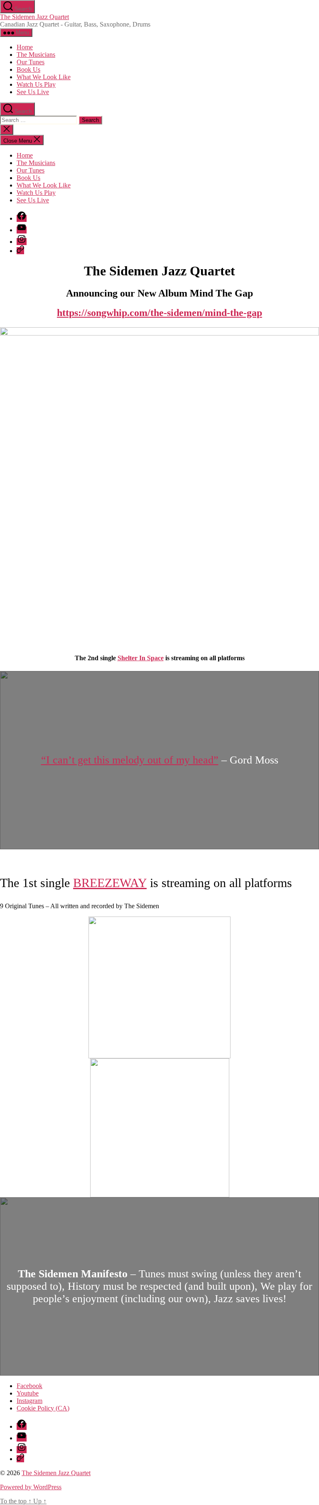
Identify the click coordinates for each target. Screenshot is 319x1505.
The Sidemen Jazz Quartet (34, 16)
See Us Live (33, 91)
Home (25, 47)
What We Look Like (44, 76)
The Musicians (36, 54)
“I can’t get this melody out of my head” (129, 760)
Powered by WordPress (30, 1486)
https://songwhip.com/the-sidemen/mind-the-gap (159, 312)
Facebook (29, 1385)
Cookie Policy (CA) (43, 1408)
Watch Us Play (36, 84)
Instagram (29, 1400)
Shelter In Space (141, 657)
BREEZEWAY (110, 883)
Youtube (28, 1393)
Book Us (28, 69)
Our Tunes (30, 62)
